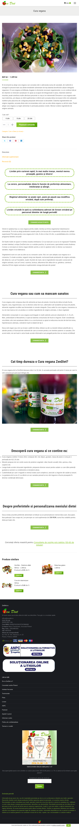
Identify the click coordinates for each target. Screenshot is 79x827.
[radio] (7, 118)
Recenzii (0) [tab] (6, 161)
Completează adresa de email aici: (39, 778)
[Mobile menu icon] (75, 3)
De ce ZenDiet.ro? (7, 681)
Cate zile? (5, 115)
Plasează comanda (27, 125)
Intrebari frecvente (7, 689)
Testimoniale (6, 693)
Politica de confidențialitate (10, 722)
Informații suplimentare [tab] (10, 157)
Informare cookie (7, 718)
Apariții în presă (6, 714)
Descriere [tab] (5, 152)
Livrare (4, 701)
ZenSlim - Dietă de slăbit (22, 565)
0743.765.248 (6, 620)
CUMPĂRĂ (19, 575)
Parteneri (4, 710)
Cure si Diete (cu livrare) (16, 131)
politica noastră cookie (58, 825)
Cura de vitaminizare (21, 580)
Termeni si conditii (7, 726)
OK (68, 825)
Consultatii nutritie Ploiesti (10, 685)
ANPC (4, 706)
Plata (3, 697)
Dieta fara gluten (59, 565)
